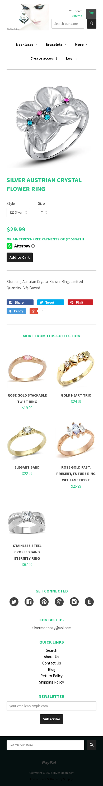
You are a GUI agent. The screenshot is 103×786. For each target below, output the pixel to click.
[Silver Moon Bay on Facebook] (29, 602)
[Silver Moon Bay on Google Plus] (59, 602)
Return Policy (51, 675)
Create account (43, 58)
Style (11, 203)
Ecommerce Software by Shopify (51, 779)
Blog (51, 669)
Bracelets (54, 44)
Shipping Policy (51, 682)
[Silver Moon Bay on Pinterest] (44, 602)
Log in (71, 58)
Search (51, 650)
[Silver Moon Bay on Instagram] (74, 602)
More (80, 44)
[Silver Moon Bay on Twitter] (14, 602)
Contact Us (51, 663)
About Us (51, 656)
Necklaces (25, 44)
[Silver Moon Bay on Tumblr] (89, 602)
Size (41, 203)
